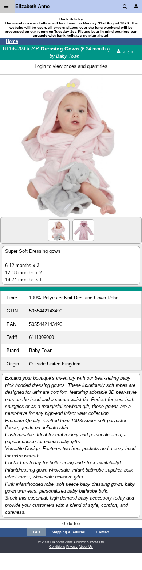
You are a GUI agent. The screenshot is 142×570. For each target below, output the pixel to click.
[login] (137, 6)
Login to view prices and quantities (71, 66)
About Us (86, 547)
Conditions (57, 547)
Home (12, 41)
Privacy (72, 547)
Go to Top (71, 523)
